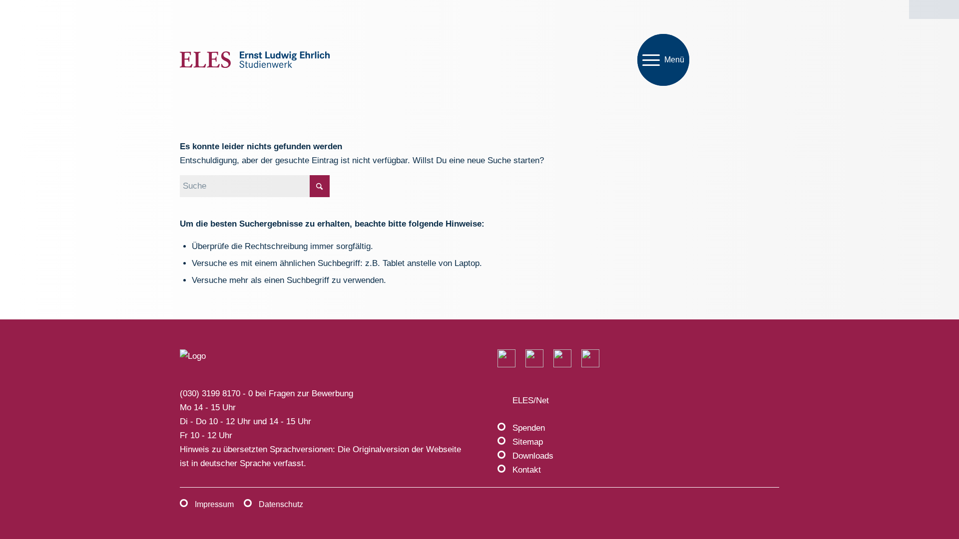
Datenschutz (281, 504)
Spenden (528, 428)
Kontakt (526, 470)
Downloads (532, 456)
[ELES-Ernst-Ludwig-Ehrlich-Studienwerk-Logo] (255, 60)
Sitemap (527, 442)
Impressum (214, 504)
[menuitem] (663, 60)
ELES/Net (530, 400)
